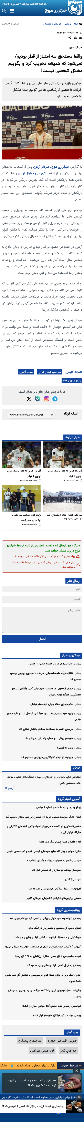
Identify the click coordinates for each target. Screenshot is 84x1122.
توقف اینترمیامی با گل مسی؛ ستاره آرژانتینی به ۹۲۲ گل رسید (48, 956)
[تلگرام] (54, 399)
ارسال (42, 638)
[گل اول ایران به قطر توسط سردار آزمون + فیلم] (21, 454)
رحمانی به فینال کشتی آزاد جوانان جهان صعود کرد (53, 965)
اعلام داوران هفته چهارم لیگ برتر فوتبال (59, 842)
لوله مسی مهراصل (42, 1050)
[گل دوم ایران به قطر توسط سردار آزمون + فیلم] (62, 454)
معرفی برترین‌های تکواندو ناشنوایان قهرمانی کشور (54, 898)
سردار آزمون (41, 166)
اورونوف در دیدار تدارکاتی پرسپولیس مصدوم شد (54, 889)
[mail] (80, 38)
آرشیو (11, 788)
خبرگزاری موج (60, 166)
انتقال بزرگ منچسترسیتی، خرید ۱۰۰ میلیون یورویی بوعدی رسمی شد (43, 817)
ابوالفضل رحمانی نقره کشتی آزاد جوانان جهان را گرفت (51, 1006)
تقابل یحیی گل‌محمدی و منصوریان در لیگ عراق (55, 928)
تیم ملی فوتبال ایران (32, 173)
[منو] (12, 11)
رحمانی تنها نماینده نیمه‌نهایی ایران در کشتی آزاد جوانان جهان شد (45, 918)
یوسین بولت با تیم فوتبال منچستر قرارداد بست (55, 1015)
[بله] (38, 399)
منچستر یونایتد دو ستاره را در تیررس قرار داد (56, 870)
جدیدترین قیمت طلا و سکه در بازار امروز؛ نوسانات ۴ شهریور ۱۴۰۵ (32, 1083)
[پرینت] (75, 38)
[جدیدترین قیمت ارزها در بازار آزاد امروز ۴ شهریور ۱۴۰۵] (75, 1106)
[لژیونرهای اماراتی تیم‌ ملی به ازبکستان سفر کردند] (21, 498)
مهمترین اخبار (71, 655)
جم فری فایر (68, 1050)
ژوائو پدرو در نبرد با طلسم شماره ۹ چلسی (58, 807)
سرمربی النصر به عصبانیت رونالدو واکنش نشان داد (54, 860)
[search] (4, 10)
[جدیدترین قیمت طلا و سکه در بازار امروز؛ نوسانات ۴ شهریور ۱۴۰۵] (69, 1083)
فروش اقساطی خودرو (62, 1040)
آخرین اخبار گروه (69, 798)
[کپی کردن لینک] (31, 415)
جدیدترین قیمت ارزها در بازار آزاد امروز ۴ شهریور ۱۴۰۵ (33, 1106)
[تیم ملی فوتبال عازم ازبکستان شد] (62, 498)
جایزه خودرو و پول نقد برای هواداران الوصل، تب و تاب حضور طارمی (44, 851)
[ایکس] (29, 399)
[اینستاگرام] (46, 398)
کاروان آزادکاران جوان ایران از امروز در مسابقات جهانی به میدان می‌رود (42, 947)
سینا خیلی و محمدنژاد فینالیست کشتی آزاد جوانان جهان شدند (47, 937)
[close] (76, 1070)
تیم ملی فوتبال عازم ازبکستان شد (64, 515)
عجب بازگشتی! (73, 879)
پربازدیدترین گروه (68, 910)
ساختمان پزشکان (29, 1040)
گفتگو (76, 768)
